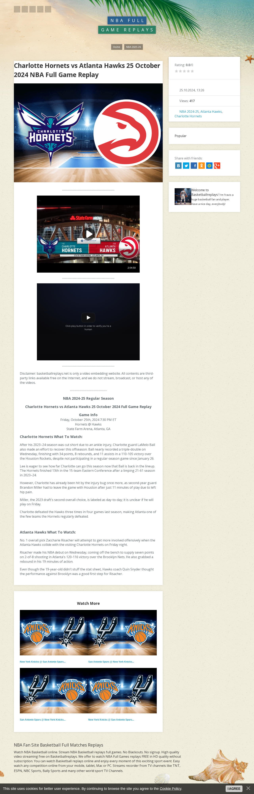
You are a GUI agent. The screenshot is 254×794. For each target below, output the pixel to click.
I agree (234, 788)
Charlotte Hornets (188, 116)
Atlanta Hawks (211, 111)
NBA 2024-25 (189, 111)
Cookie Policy (170, 789)
